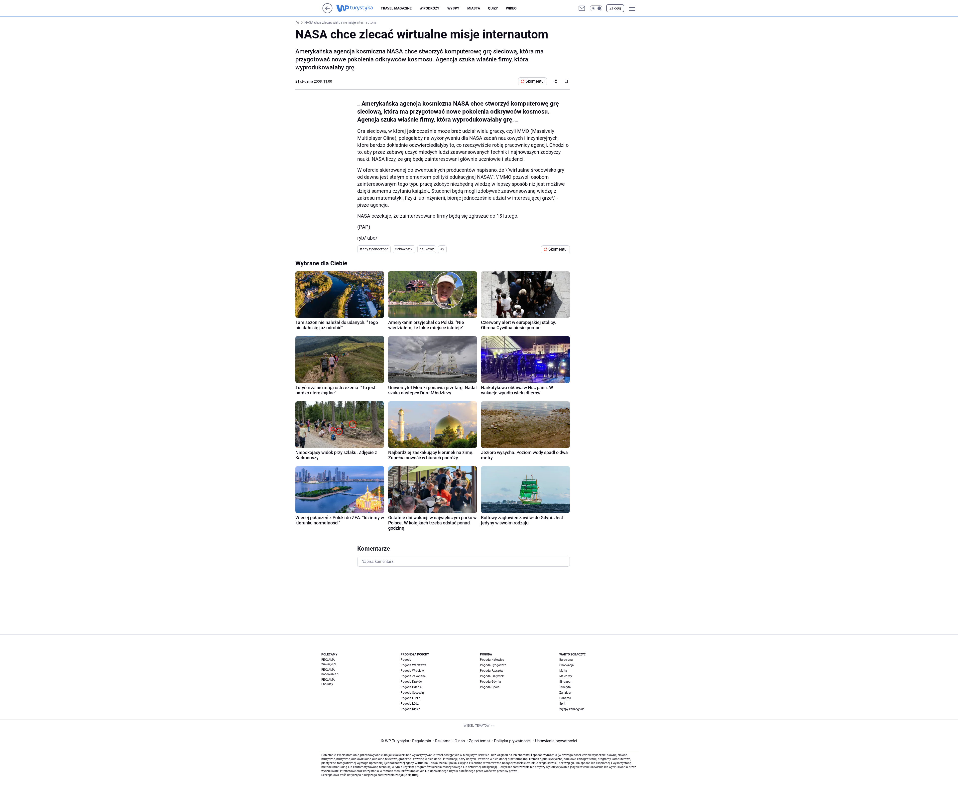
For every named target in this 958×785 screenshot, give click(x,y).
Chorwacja (566, 665)
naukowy (427, 249)
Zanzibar (565, 692)
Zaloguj (615, 8)
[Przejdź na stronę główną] (327, 11)
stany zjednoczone (373, 249)
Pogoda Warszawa (413, 665)
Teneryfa (565, 687)
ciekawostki (404, 249)
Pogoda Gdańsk (411, 687)
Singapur (565, 681)
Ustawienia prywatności (555, 741)
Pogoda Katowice (492, 659)
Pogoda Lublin (410, 698)
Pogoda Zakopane (413, 676)
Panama (565, 698)
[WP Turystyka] (358, 8)
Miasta (473, 8)
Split (562, 703)
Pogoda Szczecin (412, 692)
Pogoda (406, 659)
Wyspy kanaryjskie (571, 709)
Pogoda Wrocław (412, 670)
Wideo (511, 8)
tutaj (415, 775)
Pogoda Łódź (410, 703)
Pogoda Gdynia (490, 681)
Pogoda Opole (489, 687)
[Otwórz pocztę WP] (582, 8)
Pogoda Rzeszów (491, 670)
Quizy (493, 8)
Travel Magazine (396, 8)
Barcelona (566, 659)
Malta (563, 670)
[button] (596, 8)
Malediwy (565, 676)
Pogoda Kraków (411, 681)
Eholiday (327, 684)
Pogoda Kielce (410, 709)
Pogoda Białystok (492, 676)
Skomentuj (535, 81)
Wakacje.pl (328, 664)
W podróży (429, 8)
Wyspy (453, 8)
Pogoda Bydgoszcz (493, 665)
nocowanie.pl (330, 674)
